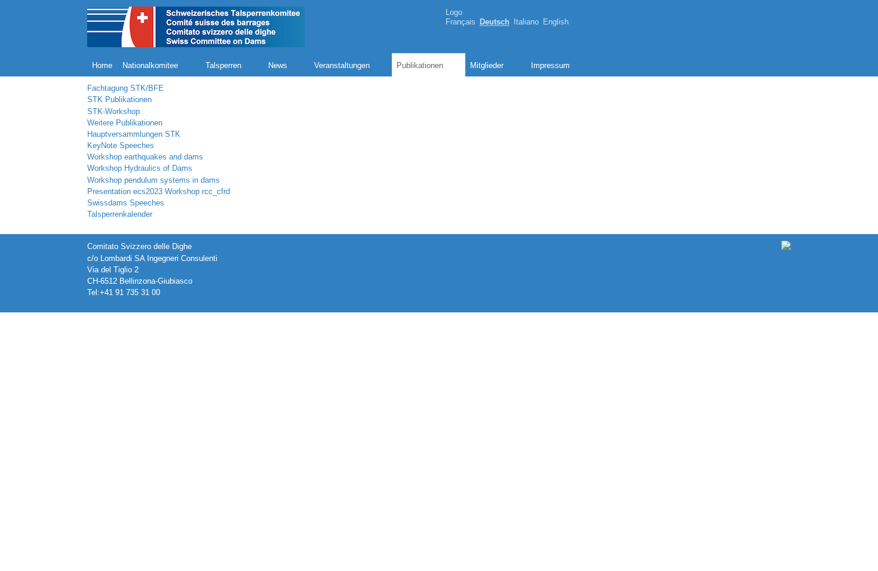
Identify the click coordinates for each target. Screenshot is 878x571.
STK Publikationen (119, 99)
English (556, 22)
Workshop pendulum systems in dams (153, 180)
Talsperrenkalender (119, 214)
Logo (454, 12)
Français (460, 22)
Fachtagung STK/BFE (125, 88)
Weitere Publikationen (124, 122)
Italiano (526, 22)
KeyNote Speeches (120, 145)
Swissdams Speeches (125, 202)
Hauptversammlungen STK (133, 134)
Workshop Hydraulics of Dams (139, 168)
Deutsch (494, 22)
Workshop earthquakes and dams (145, 156)
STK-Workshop (113, 111)
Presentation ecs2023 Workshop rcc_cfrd (158, 191)
